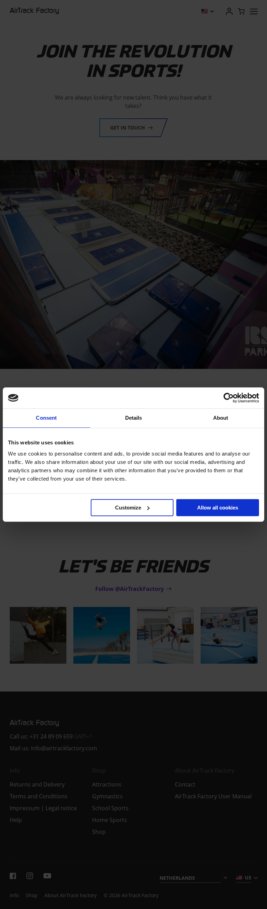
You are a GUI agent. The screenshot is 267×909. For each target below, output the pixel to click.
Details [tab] (133, 418)
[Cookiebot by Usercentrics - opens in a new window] (228, 398)
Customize (128, 508)
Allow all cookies (217, 508)
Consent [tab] (46, 418)
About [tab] (220, 418)
